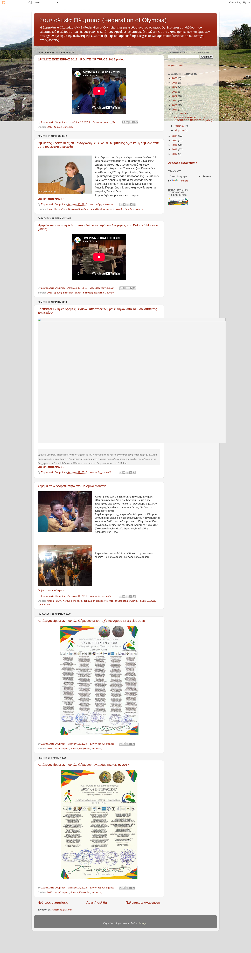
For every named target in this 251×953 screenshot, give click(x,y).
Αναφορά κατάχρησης (182, 163)
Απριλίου (180, 126)
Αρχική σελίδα (96, 902)
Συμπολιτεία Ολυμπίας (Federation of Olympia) (103, 20)
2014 (175, 154)
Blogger (143, 923)
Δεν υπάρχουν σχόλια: (105, 122)
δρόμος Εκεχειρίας (63, 127)
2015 (175, 149)
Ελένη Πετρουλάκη (57, 209)
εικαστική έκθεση (84, 292)
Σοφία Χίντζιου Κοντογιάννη (128, 209)
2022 (175, 96)
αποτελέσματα (61, 748)
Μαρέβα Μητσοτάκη (101, 209)
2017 (49, 892)
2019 (49, 127)
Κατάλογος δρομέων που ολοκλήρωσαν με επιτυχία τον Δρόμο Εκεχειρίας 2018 (91, 620)
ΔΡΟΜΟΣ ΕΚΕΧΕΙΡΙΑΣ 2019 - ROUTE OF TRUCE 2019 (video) (82, 59)
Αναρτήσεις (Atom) (62, 909)
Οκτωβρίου (181, 113)
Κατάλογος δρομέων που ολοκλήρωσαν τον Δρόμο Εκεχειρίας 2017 (83, 764)
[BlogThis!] (127, 122)
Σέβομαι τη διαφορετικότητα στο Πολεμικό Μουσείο (72, 486)
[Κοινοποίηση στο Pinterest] (136, 122)
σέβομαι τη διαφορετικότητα (98, 601)
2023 (175, 91)
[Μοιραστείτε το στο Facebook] (133, 122)
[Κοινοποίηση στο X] (130, 122)
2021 (175, 100)
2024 (175, 87)
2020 (175, 105)
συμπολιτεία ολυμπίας (126, 601)
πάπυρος (97, 748)
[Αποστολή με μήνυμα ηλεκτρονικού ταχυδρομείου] (123, 122)
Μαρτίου (179, 130)
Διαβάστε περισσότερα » (51, 199)
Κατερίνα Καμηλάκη (78, 209)
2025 (175, 82)
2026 (175, 78)
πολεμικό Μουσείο (104, 292)
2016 (175, 145)
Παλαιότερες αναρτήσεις (143, 902)
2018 (49, 748)
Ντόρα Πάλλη (54, 601)
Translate (183, 180)
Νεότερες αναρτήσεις (53, 902)
